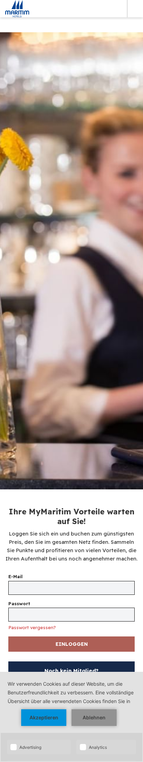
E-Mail (15, 576)
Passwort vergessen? (32, 627)
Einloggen (72, 644)
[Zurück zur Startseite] (17, 8)
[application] (71, 717)
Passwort (19, 603)
